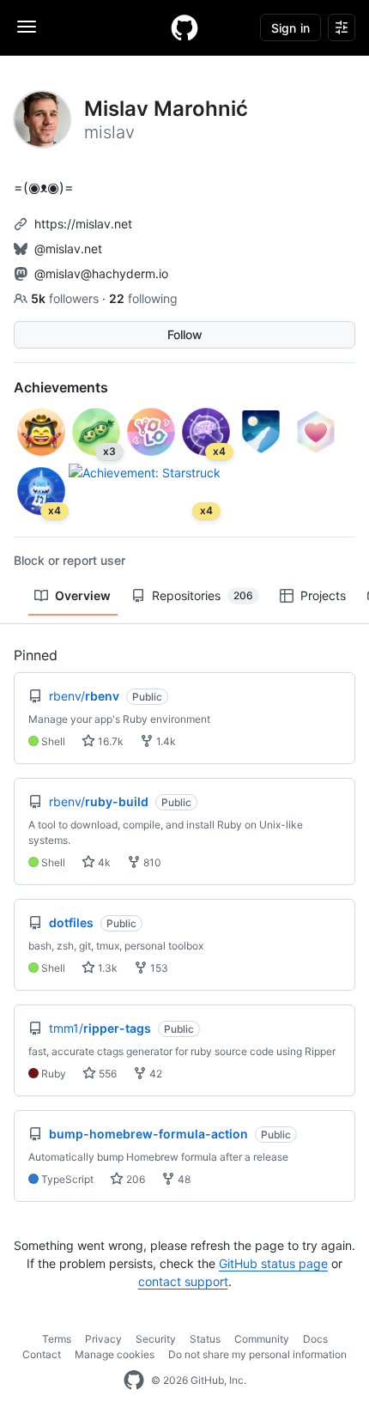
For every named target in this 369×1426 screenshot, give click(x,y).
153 (158, 968)
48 (183, 1179)
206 (134, 1179)
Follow (185, 334)
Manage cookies (114, 1354)
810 (151, 862)
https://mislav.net (83, 223)
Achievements (61, 387)
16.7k (109, 741)
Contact (41, 1354)
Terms (56, 1338)
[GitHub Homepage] (134, 1380)
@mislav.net (68, 248)
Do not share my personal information (257, 1354)
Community (261, 1338)
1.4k (165, 741)
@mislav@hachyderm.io (101, 273)
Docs (315, 1338)
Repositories (202, 595)
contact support (183, 1281)
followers (66, 298)
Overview (83, 595)
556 (106, 1073)
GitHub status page (273, 1263)
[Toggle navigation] (26, 26)
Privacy (103, 1338)
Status (205, 1338)
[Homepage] (184, 27)
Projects (323, 595)
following (143, 298)
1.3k (106, 968)
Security (156, 1338)
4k (103, 862)
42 (154, 1073)
